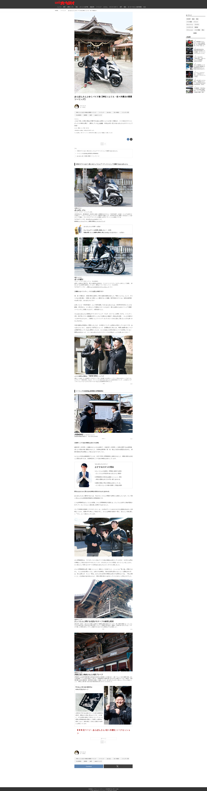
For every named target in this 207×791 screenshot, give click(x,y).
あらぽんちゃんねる (91, 219)
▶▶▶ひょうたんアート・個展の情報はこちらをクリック (89, 221)
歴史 (197, 19)
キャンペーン (190, 24)
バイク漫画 (189, 21)
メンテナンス (190, 27)
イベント (196, 21)
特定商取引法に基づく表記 (112, 789)
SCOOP (188, 19)
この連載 (100, 123)
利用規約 (91, 789)
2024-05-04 (83, 105)
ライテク (197, 24)
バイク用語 (197, 30)
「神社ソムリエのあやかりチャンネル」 (97, 287)
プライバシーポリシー (99, 789)
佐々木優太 (83, 107)
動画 (193, 19)
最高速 (196, 27)
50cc (203, 30)
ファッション (190, 30)
